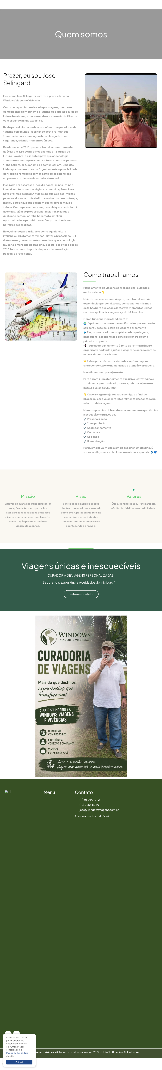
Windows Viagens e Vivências (38, 1051)
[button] (142, 4)
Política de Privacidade (17, 1053)
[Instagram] (159, 4)
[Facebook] (153, 4)
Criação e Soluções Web (126, 1051)
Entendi (19, 1062)
